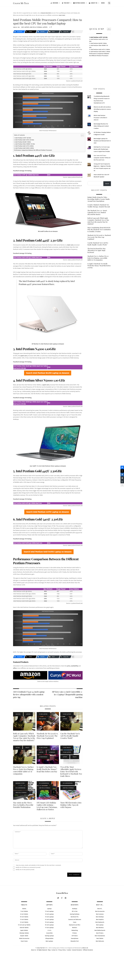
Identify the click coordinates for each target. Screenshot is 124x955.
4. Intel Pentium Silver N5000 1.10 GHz (24, 144)
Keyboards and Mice (74, 925)
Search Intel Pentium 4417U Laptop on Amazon (47, 512)
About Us (94, 3)
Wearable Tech (75, 941)
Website (17, 860)
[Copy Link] (122, 481)
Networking (75, 930)
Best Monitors (100, 927)
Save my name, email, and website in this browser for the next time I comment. (38, 865)
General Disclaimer (77, 950)
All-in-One (74, 911)
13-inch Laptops (43, 714)
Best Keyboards (99, 922)
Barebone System (20, 783)
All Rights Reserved (42, 950)
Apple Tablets (24, 930)
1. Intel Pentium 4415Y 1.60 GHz (22, 138)
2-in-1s (49, 930)
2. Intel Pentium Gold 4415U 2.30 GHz (24, 140)
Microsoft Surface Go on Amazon (48, 231)
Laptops (45, 27)
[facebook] (62, 898)
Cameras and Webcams (74, 919)
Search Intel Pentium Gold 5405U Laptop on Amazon (48, 552)
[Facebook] (122, 467)
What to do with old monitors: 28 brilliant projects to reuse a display (102, 109)
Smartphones (74, 938)
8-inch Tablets (24, 914)
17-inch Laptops (49, 927)
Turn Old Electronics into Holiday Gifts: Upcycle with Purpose (70, 804)
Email (53, 853)
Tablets (27, 747)
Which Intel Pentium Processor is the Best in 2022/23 (100, 118)
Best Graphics (100, 919)
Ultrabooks (52, 752)
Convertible (49, 933)
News (103, 3)
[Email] (122, 478)
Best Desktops (100, 917)
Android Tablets (24, 927)
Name (17, 853)
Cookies (69, 950)
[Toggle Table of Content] (82, 135)
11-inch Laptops (49, 911)
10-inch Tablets (24, 917)
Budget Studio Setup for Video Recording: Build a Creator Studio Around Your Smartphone (98, 199)
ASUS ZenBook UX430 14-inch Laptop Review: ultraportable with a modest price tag (28, 694)
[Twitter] (122, 471)
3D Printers (75, 935)
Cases (74, 922)
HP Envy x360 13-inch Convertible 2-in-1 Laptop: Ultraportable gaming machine (67, 694)
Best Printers (99, 933)
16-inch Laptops (49, 925)
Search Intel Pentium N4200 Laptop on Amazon (47, 373)
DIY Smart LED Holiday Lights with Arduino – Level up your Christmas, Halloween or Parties (47, 806)
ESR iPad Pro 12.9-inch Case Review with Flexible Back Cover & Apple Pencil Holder (102, 149)
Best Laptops (25, 27)
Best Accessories (100, 911)
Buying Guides (80, 3)
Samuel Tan (16, 27)
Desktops (18, 714)
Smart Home (24, 941)
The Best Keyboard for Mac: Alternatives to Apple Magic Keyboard (96, 250)
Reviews (55, 3)
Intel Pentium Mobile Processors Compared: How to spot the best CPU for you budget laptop (47, 21)
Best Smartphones (100, 935)
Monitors (74, 927)
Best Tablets (100, 938)
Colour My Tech (41, 948)
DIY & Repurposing (20, 788)
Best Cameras (100, 914)
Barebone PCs (74, 917)
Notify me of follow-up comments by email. (28, 867)
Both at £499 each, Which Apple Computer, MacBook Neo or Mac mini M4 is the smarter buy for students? (24, 737)
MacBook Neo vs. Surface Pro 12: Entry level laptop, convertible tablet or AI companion (23, 770)
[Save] (48, 127)
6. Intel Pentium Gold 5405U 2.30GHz (24, 148)
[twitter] (58, 898)
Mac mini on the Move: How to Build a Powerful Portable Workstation (23, 804)
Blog (49, 950)
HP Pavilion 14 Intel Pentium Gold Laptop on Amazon (48, 344)
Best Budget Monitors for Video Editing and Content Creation (101, 126)
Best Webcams (100, 941)
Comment (18, 831)
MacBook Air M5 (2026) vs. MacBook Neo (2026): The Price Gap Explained (47, 735)
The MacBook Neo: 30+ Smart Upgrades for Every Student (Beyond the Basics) (97, 212)
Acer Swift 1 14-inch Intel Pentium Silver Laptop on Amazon (48, 466)
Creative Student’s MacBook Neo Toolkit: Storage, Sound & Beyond (98, 206)
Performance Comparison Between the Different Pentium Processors (33, 150)
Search (107, 183)
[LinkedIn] (122, 474)
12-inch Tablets (24, 922)
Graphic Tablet (24, 935)
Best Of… (99, 908)
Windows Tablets (24, 933)
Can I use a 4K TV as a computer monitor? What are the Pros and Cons (102, 158)
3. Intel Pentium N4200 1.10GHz (22, 142)
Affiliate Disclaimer (88, 950)
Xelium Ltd (85, 948)
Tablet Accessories (24, 938)
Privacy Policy (62, 950)
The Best (66, 3)
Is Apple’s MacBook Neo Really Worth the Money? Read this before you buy (47, 769)
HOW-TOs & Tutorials (36, 27)
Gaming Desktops (74, 914)
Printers (74, 933)
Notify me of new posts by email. (25, 869)
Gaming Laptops (49, 935)
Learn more (62, 15)
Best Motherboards (100, 930)
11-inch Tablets (67, 747)
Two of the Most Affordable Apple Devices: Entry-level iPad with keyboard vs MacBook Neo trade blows (71, 771)
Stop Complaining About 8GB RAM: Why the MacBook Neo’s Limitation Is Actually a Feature (99, 229)
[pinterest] (65, 898)
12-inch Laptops (49, 914)
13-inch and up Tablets (24, 925)
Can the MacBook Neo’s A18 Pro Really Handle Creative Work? (70, 735)
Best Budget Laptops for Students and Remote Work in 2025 (102, 141)
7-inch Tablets (24, 911)
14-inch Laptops (49, 919)
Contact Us (54, 950)
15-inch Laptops (49, 922)
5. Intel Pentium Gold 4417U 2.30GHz (24, 146)
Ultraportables (43, 756)
